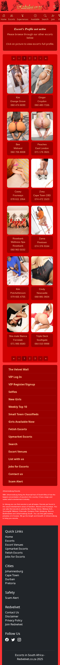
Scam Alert (12, 598)
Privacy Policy (13, 620)
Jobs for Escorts (15, 556)
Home (9, 537)
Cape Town (12, 575)
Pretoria (10, 583)
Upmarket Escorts (16, 548)
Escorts (9, 541)
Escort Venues (14, 545)
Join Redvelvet (14, 624)
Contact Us (12, 612)
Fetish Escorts (14, 552)
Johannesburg (14, 571)
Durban (10, 579)
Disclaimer (11, 616)
